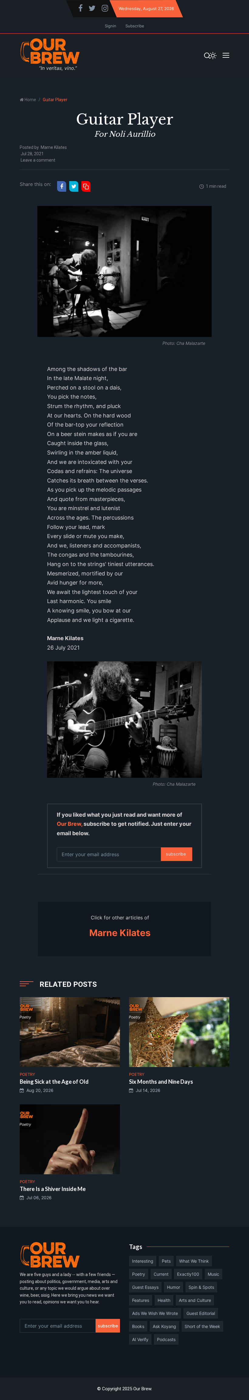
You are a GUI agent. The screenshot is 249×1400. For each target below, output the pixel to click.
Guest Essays (145, 1287)
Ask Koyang (164, 1326)
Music (213, 1274)
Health (164, 1300)
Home (30, 99)
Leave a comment (38, 160)
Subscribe (134, 25)
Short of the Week (202, 1326)
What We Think (194, 1261)
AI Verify (140, 1339)
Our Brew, (69, 824)
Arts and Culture (195, 1300)
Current (161, 1274)
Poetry (138, 1274)
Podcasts (166, 1339)
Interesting (142, 1261)
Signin (110, 25)
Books (138, 1326)
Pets (166, 1261)
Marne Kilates (54, 147)
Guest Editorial (200, 1313)
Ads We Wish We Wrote (155, 1313)
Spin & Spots (201, 1287)
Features (140, 1300)
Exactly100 (188, 1274)
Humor (173, 1287)
